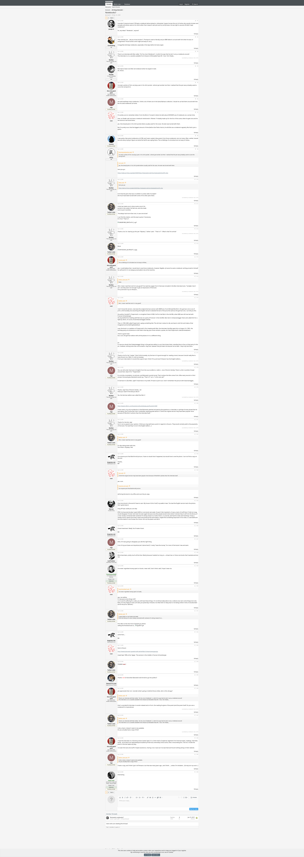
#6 (197, 99)
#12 (197, 228)
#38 (197, 738)
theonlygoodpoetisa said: (125, 152)
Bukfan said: (122, 301)
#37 (197, 715)
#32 (197, 632)
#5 (197, 82)
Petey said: (121, 182)
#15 (197, 276)
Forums (108, 4)
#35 (197, 675)
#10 (197, 179)
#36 (197, 688)
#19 (197, 387)
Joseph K (109, 15)
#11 (197, 203)
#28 (197, 552)
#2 (197, 37)
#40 (197, 772)
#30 (197, 586)
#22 (197, 434)
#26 (197, 525)
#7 (197, 112)
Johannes (193, 819)
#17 (197, 352)
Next (111, 18)
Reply (196, 34)
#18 (197, 367)
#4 (197, 66)
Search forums (116, 7)
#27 (197, 539)
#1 (197, 20)
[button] (122, 4)
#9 (197, 149)
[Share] (195, 21)
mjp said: (121, 473)
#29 (197, 565)
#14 (197, 257)
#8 (197, 135)
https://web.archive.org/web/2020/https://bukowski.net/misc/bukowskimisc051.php (143, 173)
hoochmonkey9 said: (124, 589)
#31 (197, 610)
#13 (197, 243)
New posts (108, 7)
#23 (197, 453)
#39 (197, 754)
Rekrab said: (122, 614)
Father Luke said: (123, 279)
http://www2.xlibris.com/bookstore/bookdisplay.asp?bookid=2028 (137, 406)
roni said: (121, 163)
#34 (197, 661)
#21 (197, 419)
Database (127, 4)
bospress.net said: (123, 486)
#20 (197, 403)
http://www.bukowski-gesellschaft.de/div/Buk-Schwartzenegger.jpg (138, 651)
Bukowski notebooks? (117, 817)
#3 (197, 51)
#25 (197, 500)
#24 (197, 470)
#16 (197, 297)
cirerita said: (122, 260)
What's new (117, 4)
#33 (197, 645)
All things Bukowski (125, 819)
